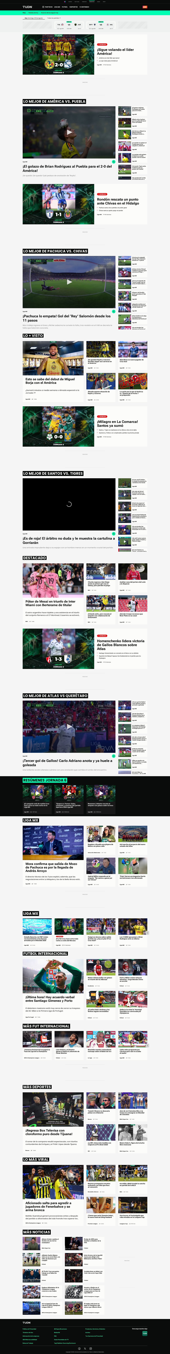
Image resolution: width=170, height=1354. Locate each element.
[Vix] (145, 7)
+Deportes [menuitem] (73, 7)
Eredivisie (91, 986)
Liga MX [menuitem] (57, 7)
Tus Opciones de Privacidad (94, 1336)
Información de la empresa (31, 1336)
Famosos (84, 1)
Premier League (92, 1224)
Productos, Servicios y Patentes (95, 1329)
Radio (98, 1)
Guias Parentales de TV (61, 1339)
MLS (27, 621)
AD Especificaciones (60, 1329)
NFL (89, 1151)
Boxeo (27, 1150)
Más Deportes (124, 1119)
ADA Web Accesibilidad (30, 1339)
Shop (104, 1)
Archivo (87, 1332)
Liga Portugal (30, 1017)
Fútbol (90, 1018)
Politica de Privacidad (29, 1329)
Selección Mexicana (94, 852)
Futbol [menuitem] (65, 7)
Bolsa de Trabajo (28, 1343)
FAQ (55, 1336)
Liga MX (28, 399)
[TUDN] (27, 7)
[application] (69, 132)
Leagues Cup (124, 1224)
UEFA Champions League (31, 1058)
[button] (69, 132)
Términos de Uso (28, 1332)
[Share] (113, 162)
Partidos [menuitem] (49, 7)
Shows (70, 1)
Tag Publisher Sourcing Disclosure (65, 1343)
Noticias (77, 1)
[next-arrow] (147, 933)
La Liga (90, 1058)
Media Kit (57, 1332)
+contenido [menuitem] (84, 7)
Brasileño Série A (93, 1192)
